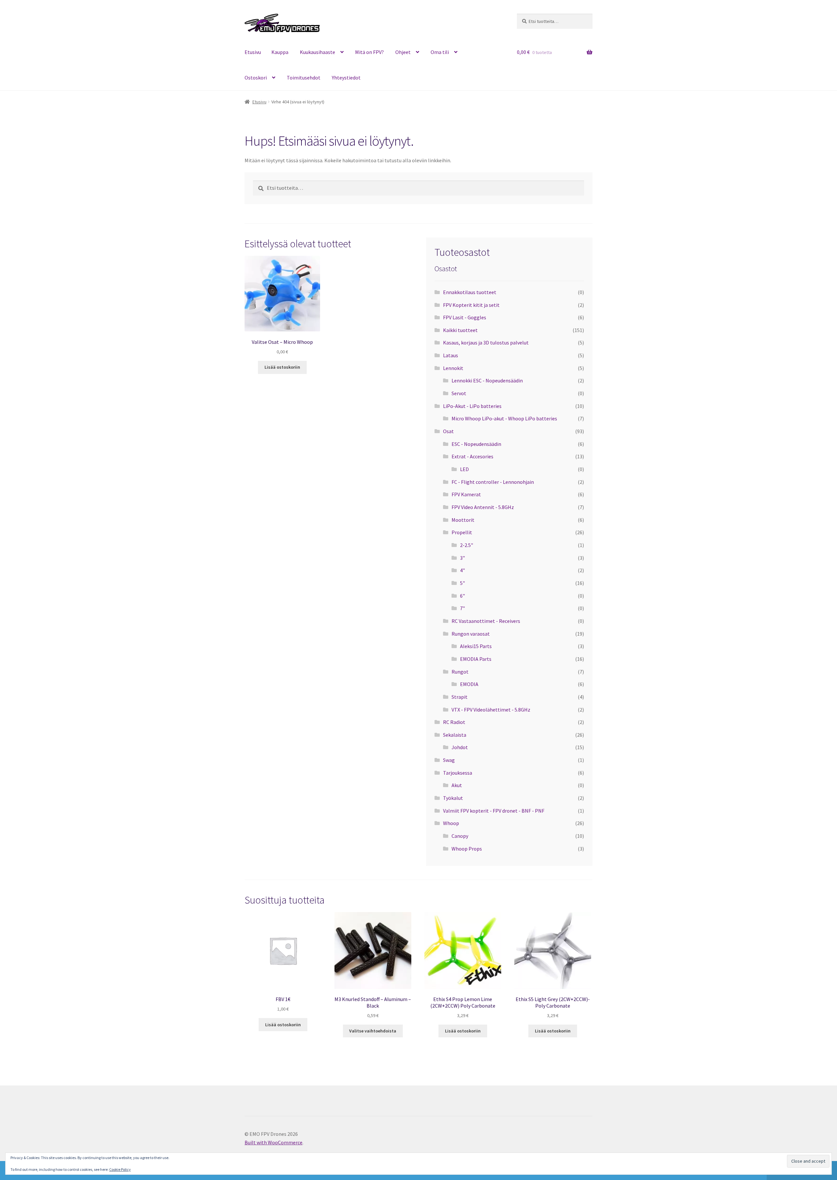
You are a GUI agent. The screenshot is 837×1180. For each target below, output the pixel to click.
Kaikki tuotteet (460, 330)
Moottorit (463, 520)
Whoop (451, 823)
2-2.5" (466, 545)
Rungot (460, 671)
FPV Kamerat (466, 494)
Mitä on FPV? (369, 52)
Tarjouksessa (457, 772)
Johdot (460, 747)
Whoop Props (467, 848)
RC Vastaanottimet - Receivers (486, 621)
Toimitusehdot (303, 77)
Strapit (460, 697)
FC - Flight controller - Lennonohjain (493, 482)
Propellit (462, 532)
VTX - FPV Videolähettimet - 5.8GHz (491, 709)
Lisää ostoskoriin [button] (282, 367)
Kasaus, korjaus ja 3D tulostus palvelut (486, 342)
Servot (459, 393)
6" (462, 595)
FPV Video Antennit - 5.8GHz (483, 507)
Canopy (460, 836)
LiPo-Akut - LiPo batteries (472, 406)
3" (462, 558)
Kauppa (279, 52)
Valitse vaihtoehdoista (372, 1031)
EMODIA (469, 684)
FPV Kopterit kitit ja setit (471, 305)
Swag (449, 760)
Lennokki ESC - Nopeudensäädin (487, 380)
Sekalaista (454, 734)
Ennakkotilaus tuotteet (469, 292)
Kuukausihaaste (317, 52)
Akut (457, 785)
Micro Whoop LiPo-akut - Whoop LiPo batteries (504, 418)
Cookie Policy (120, 1169)
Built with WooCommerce (273, 1142)
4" (462, 570)
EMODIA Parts (475, 659)
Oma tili (440, 52)
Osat (448, 431)
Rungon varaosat (471, 633)
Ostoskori (256, 77)
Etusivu (253, 52)
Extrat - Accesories (472, 456)
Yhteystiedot (346, 77)
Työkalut (453, 798)
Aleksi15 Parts (476, 646)
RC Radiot (454, 722)
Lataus (450, 355)
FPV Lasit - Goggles (464, 317)
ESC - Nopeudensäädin (476, 444)
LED (464, 469)
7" (462, 608)
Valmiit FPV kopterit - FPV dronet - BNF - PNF (493, 810)
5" (462, 583)
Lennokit (453, 368)
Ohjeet (403, 52)
